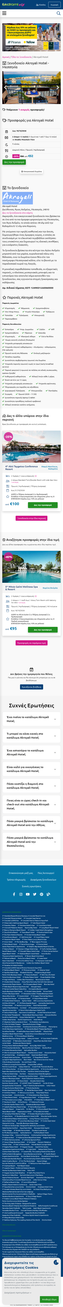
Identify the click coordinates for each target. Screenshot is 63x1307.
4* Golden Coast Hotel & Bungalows (40, 930)
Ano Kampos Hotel (8, 1081)
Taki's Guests (26, 1208)
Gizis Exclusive (19, 1095)
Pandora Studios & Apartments (13, 1196)
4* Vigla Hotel (31, 1149)
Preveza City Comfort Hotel (28, 1076)
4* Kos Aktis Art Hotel (41, 1111)
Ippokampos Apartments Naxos (13, 1149)
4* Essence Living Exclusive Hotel (14, 1064)
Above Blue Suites (8, 996)
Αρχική (6, 56)
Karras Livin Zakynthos (10, 1175)
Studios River (47, 1048)
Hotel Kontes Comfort (10, 1128)
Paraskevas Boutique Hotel (35, 1104)
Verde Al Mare (48, 1083)
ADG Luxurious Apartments (43, 1000)
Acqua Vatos (26, 1057)
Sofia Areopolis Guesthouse (47, 1205)
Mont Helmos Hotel (40, 1005)
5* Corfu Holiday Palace (48, 949)
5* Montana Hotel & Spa (26, 925)
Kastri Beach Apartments (42, 1208)
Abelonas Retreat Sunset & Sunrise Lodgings (17, 1191)
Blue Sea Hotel (49, 984)
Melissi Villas (6, 1144)
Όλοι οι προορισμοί (9, 1230)
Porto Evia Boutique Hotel (11, 977)
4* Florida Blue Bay (21, 942)
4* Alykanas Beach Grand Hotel (28, 953)
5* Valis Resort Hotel (38, 923)
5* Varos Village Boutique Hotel (13, 1142)
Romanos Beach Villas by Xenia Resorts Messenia (19, 1205)
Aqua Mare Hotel (26, 1128)
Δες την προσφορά (14, 161)
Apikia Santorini (25, 1132)
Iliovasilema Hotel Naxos (50, 1156)
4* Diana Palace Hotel (40, 998)
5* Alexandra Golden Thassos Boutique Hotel (37, 993)
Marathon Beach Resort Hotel (12, 1034)
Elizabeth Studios (26, 972)
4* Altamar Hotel (44, 970)
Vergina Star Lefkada (35, 1064)
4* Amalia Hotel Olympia (11, 982)
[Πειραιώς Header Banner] (31, 37)
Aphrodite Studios (30, 1050)
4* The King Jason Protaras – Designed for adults (19, 1203)
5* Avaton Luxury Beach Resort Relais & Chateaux (19, 1198)
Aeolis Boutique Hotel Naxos (12, 991)
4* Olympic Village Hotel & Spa (27, 949)
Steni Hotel (28, 1059)
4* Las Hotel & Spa (8, 1055)
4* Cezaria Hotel (23, 996)
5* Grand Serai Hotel (44, 925)
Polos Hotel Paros (42, 1092)
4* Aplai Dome (7, 1116)
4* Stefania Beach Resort (11, 970)
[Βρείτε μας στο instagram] (21, 894)
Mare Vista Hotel (8, 960)
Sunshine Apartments (9, 1017)
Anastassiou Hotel (23, 1055)
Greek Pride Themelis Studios (42, 1066)
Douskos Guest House (39, 1130)
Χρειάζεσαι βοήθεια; (31, 686)
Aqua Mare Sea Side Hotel (43, 1041)
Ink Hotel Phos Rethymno (42, 1189)
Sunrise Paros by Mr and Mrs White (14, 1163)
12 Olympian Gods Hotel (43, 960)
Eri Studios (30, 1109)
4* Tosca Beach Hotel (27, 932)
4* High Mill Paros (8, 979)
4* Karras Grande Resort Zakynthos (14, 989)
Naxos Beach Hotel (8, 1111)
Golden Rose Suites (9, 1019)
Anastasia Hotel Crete (45, 1187)
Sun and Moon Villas (29, 1062)
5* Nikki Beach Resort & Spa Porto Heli (15, 986)
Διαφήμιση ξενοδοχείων (43, 879)
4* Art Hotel (31, 1142)
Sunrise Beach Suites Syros (30, 1156)
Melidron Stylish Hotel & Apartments (35, 1215)
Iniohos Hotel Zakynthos (10, 1151)
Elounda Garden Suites (49, 1116)
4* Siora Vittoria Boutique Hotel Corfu (32, 1010)
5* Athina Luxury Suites (26, 1092)
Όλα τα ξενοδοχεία (8, 1225)
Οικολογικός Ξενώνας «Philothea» (34, 1026)
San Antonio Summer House (43, 1059)
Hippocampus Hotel (24, 1111)
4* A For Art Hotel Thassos (11, 1024)
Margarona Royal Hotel (43, 972)
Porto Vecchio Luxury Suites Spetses (15, 1201)
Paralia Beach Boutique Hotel (32, 1015)
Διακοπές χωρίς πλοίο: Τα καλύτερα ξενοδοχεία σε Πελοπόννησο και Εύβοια (28, 1242)
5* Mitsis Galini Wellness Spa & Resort (15, 923)
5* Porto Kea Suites (32, 1088)
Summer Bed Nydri (27, 1177)
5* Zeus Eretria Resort (10, 932)
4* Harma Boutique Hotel (37, 1107)
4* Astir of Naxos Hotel (21, 1144)
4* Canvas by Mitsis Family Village (14, 1114)
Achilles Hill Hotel (8, 1003)
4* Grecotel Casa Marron (32, 918)
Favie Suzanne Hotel (43, 979)
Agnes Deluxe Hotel (9, 1076)
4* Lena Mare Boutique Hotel (28, 1121)
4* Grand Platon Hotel (41, 937)
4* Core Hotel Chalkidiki (49, 1038)
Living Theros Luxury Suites (39, 1118)
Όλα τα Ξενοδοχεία (21, 56)
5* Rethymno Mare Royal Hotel (39, 1163)
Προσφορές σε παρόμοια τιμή (31, 642)
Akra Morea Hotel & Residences (13, 963)
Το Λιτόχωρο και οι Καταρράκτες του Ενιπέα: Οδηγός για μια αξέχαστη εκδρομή (29, 1247)
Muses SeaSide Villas (47, 977)
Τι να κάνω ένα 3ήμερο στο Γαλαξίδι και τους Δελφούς (20, 1249)
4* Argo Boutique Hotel (27, 1097)
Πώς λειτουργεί (46, 872)
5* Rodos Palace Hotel (30, 977)
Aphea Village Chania (44, 1194)
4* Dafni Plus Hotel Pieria (36, 1173)
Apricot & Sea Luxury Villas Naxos (31, 1175)
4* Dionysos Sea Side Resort (12, 1158)
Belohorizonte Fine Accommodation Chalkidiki (18, 1194)
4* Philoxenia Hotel (28, 970)
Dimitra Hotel (31, 1187)
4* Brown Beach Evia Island (34, 956)
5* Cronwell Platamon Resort (12, 927)
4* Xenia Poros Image (26, 944)
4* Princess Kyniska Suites (11, 1048)
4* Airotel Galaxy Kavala (32, 991)
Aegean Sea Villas (49, 1137)
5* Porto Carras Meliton (50, 951)
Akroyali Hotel (36, 986)
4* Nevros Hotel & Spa (10, 1074)
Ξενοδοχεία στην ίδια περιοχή (31, 518)
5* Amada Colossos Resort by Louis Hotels (16, 1189)
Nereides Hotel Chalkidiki (11, 1208)
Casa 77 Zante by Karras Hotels (33, 1085)
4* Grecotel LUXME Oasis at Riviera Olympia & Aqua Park (22, 968)
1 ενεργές (24, 109)
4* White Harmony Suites (11, 1140)
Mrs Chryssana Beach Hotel (32, 984)
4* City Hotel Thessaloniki (11, 1015)
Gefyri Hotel (50, 1085)
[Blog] (48, 894)
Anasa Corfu (20, 1109)
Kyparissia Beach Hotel (39, 1055)
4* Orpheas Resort (8, 1165)
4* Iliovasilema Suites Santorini (39, 1008)
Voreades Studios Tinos (10, 1210)
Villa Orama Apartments (48, 1076)
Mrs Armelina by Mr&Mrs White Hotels (37, 1158)
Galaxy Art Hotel (33, 1038)
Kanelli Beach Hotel (9, 951)
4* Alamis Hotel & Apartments (28, 1069)
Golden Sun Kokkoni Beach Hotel (37, 963)
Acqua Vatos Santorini (27, 1017)
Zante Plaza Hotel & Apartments (13, 946)
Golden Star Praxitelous (25, 979)
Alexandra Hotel (50, 1052)
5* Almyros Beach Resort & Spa (46, 1109)
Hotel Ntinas (38, 1019)
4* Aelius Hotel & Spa (9, 1012)
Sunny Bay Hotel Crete (38, 1045)
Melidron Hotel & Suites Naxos (38, 1071)
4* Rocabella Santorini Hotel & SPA (27, 1116)
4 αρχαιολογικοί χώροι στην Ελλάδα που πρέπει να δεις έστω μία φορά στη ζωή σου (29, 1257)
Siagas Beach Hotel (8, 953)
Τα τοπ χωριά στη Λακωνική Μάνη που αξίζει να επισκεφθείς (23, 1252)
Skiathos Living (7, 1036)
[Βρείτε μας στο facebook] (14, 894)
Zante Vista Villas (35, 1184)
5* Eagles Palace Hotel (10, 1147)
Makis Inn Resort (8, 1109)
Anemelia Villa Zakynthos (45, 1177)
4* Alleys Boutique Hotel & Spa (13, 1217)
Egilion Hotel (26, 1000)
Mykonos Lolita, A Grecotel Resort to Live (16, 1180)
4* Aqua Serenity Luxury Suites (13, 1187)
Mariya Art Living (8, 1123)
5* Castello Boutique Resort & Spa (14, 1107)
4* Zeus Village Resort (33, 1196)
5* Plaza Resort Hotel (9, 1097)
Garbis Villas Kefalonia (10, 1008)
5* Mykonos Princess (36, 1102)
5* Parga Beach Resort (40, 1057)
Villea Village (7, 1130)
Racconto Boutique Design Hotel (13, 1038)
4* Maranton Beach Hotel (11, 939)
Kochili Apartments (24, 1019)
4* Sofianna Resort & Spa (10, 1182)
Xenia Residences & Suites (33, 1154)
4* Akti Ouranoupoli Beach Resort (14, 1052)
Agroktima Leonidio (9, 1010)
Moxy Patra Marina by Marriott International (37, 982)
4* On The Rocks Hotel (27, 1161)
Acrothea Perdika (8, 1031)
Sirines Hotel (47, 991)
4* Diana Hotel (7, 1005)
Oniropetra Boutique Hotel (38, 989)
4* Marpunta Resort (31, 974)
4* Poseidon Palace (9, 925)
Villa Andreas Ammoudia (11, 1062)
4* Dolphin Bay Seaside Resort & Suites (40, 946)
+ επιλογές (14, 482)
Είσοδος (42, 4)
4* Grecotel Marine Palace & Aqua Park (34, 920)
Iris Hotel (23, 1008)
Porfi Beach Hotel (23, 1165)
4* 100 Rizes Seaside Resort (26, 1003)
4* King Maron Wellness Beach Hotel (15, 1045)
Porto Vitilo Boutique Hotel (12, 974)
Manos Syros (53, 1026)
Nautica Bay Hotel (31, 927)
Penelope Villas (7, 1135)
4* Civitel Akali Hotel (48, 1121)
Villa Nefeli (28, 1100)
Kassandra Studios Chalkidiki (35, 1213)
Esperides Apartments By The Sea (14, 1071)
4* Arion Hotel (7, 942)
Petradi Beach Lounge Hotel (41, 1144)
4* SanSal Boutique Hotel (34, 1090)
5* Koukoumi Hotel (9, 1102)
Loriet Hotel (6, 1043)
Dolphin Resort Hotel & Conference (14, 1184)
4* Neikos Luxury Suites (23, 1005)
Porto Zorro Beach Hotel (26, 958)
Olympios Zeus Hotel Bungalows (39, 1074)
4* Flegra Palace (43, 1097)
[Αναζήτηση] (59, 13)
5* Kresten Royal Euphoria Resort (39, 1114)
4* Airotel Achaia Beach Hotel (34, 934)
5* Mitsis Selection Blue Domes (37, 1095)
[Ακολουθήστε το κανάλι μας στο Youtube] (28, 894)
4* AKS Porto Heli (25, 937)
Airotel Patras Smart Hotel (46, 1012)
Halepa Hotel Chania (45, 1149)
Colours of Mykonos (22, 1135)
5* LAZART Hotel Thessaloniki (30, 1083)
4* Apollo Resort (50, 1154)
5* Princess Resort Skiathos (24, 1036)
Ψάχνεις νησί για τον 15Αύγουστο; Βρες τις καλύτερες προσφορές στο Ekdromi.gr (30, 1254)
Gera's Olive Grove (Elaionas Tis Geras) (38, 1034)
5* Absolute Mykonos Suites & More (14, 1022)
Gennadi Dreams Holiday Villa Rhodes (34, 1210)
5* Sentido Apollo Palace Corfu (13, 1104)
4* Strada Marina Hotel (22, 1130)
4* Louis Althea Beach (29, 1182)
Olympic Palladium (44, 1142)
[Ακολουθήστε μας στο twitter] (35, 894)
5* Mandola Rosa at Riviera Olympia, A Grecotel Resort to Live (23, 916)
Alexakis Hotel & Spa (37, 1081)
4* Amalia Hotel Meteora (11, 1000)
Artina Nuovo (22, 1102)
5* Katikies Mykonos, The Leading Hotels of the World (21, 1220)
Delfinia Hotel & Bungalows (11, 1154)
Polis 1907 (31, 1170)
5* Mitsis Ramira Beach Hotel (44, 1100)
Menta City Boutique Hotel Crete (13, 1170)
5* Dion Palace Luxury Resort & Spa (34, 939)
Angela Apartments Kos (10, 1156)
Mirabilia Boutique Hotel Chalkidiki (29, 1031)
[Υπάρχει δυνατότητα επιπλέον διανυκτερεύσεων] (36, 476)
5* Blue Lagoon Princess (38, 942)
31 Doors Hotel (22, 1081)
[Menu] (4, 13)
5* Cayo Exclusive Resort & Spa (13, 1088)
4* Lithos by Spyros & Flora (31, 1140)
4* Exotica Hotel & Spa (44, 932)
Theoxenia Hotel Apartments (12, 956)
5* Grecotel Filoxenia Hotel (12, 918)
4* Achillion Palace (9, 1092)
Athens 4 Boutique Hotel (11, 1078)
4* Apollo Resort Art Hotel (11, 1026)
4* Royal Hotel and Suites (11, 1057)
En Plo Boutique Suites (10, 1132)
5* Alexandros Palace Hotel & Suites (14, 1118)
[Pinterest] (41, 894)
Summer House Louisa (10, 1083)
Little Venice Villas (39, 1180)
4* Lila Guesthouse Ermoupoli (12, 1213)
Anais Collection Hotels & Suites (33, 1078)
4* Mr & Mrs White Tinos (24, 960)
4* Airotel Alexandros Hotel (12, 1050)
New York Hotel (50, 1090)
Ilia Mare (23, 1074)
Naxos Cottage (42, 1161)
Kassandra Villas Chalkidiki (11, 1215)
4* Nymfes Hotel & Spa (10, 972)
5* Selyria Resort (8, 949)
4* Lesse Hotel (42, 958)
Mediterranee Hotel (35, 1052)
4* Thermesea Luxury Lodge (12, 1100)
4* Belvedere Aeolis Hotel (22, 1041)
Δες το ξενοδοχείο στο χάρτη (17, 212)
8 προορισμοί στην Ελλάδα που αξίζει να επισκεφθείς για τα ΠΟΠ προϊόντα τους (29, 1244)
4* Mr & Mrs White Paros (49, 1069)
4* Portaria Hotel (24, 998)
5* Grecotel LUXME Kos (10, 920)
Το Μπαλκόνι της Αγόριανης (39, 1022)
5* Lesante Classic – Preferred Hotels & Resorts (18, 1168)
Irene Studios (46, 953)
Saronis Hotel (41, 1017)
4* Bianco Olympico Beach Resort (14, 930)
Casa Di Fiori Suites (41, 1147)
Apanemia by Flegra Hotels (11, 984)
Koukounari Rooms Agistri (22, 1043)
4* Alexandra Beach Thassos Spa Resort (38, 1029)
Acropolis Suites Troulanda (11, 1085)
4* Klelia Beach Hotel (9, 944)
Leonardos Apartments (47, 1003)
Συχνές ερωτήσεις (31, 886)
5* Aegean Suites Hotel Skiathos (13, 1173)
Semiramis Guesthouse (27, 1012)
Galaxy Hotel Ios (24, 1066)
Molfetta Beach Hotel (41, 1132)
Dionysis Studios (50, 1015)
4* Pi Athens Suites (9, 1069)
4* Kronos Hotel (42, 944)
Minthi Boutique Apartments (12, 1029)
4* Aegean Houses (26, 1147)
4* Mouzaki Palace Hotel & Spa (28, 951)
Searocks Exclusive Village (32, 1024)
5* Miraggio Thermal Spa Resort (42, 996)
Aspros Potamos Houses (10, 1177)
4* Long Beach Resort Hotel (49, 927)
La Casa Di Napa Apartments (12, 1059)
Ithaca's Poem (48, 1031)
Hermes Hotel (7, 1095)
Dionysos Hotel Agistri (42, 1128)
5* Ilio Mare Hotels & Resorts (12, 934)
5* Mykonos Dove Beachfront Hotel (28, 1137)
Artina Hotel (6, 1041)
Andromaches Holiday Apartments (43, 1135)
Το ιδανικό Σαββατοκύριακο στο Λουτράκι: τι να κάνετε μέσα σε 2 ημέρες (27, 1240)
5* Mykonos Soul (8, 1137)
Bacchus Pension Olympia (31, 1048)
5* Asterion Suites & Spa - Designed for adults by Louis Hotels (23, 1125)
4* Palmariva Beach (9, 958)
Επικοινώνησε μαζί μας (21, 872)
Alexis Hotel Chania (9, 1121)
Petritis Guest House (9, 1066)
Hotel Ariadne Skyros (9, 1161)
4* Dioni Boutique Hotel (10, 993)
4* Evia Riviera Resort (9, 937)
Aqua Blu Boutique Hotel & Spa (27, 1123)
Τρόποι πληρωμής (16, 879)
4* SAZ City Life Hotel (47, 974)
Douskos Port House (9, 998)
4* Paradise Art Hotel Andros (12, 965)
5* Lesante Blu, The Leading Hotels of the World (38, 1151)
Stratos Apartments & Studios (12, 1090)
